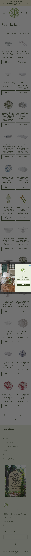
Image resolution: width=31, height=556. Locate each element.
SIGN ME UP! (23, 284)
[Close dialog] (30, 265)
